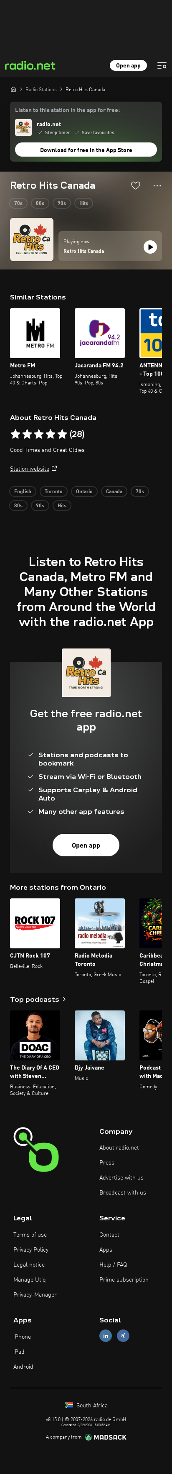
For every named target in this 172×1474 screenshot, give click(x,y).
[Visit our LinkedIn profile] (105, 1336)
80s (40, 203)
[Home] (13, 89)
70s (18, 203)
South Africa (91, 1406)
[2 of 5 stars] (27, 434)
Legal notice (29, 1265)
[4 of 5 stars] (50, 434)
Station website (29, 469)
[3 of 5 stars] (39, 434)
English (22, 491)
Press (106, 1163)
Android (23, 1367)
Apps (105, 1250)
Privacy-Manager (35, 1295)
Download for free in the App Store (86, 150)
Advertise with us (121, 1178)
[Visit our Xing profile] (123, 1336)
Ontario (84, 491)
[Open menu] (162, 65)
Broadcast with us (122, 1193)
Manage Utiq (29, 1280)
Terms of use (30, 1235)
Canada (114, 491)
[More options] (157, 186)
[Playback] (150, 247)
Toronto (54, 491)
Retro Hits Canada (83, 251)
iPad (19, 1352)
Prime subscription (124, 1280)
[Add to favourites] (135, 185)
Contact (109, 1235)
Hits (83, 203)
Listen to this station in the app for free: (67, 110)
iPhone (22, 1337)
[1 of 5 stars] (15, 434)
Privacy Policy (30, 1250)
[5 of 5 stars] (62, 434)
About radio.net (119, 1148)
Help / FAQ (113, 1265)
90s (62, 203)
